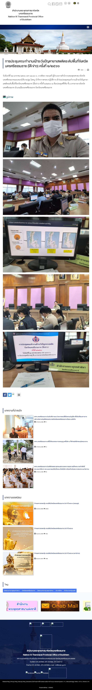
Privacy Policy (14, 682)
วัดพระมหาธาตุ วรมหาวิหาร (45, 590)
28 (46, 472)
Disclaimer (29, 682)
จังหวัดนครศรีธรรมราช (28, 590)
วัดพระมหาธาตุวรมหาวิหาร (12, 590)
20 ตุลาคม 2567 (39, 559)
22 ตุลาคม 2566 (39, 509)
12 (46, 447)
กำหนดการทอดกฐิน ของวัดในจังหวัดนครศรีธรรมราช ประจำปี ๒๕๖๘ (53, 528)
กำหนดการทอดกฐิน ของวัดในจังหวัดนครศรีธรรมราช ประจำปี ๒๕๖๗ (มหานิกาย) (57, 553)
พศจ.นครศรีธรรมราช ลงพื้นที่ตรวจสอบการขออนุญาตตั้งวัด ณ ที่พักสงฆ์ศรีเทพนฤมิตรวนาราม (61, 441)
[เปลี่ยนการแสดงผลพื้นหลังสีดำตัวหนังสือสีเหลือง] (75, 3)
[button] (88, 27)
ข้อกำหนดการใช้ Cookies (38, 682)
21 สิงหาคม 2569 (39, 422)
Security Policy (22, 682)
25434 (46, 509)
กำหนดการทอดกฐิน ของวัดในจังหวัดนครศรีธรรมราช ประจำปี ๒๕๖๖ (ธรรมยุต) (56, 503)
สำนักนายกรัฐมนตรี (69, 590)
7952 (46, 534)
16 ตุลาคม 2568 (39, 534)
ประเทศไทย (59, 590)
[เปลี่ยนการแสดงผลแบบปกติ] (78, 3)
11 (46, 422)
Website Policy (6, 682)
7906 (46, 559)
